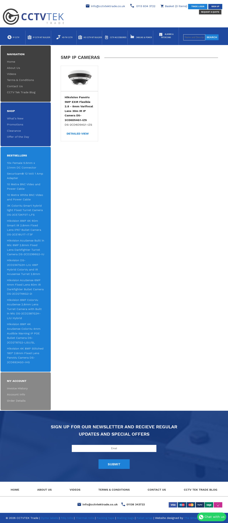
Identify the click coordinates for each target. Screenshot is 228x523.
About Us (13, 68)
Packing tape (105, 518)
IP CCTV (16, 37)
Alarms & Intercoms (167, 36)
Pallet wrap (144, 518)
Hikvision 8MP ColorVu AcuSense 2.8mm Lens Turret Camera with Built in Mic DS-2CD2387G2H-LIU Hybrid (24, 309)
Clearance (14, 130)
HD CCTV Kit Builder (93, 37)
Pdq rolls (67, 518)
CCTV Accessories (118, 37)
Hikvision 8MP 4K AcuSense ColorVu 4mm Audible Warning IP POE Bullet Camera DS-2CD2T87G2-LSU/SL (23, 333)
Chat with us (213, 517)
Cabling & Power (144, 37)
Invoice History (17, 388)
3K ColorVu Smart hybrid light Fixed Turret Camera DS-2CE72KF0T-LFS (25, 210)
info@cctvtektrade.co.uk (108, 6)
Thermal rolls (85, 518)
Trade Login (197, 6)
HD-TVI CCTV (67, 37)
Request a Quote (210, 12)
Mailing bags (125, 518)
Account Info (16, 394)
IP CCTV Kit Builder (41, 37)
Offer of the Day (18, 136)
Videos (11, 74)
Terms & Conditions (20, 80)
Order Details (16, 400)
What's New (15, 118)
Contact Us (15, 86)
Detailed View (78, 133)
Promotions (15, 124)
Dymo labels (49, 518)
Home (11, 61)
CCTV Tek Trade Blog (21, 92)
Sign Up (215, 6)
